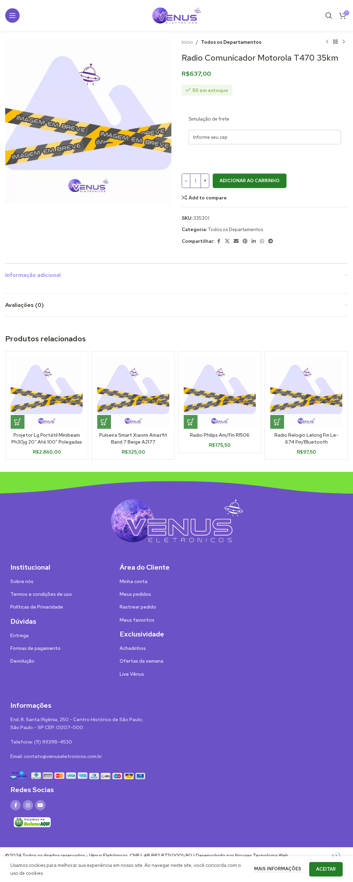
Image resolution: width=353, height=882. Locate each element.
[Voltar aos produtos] (335, 42)
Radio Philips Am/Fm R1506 (220, 435)
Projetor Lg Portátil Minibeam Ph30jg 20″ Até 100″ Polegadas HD (46, 442)
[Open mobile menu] (12, 15)
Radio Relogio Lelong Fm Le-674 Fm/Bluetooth (306, 438)
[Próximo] (344, 42)
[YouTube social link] (40, 805)
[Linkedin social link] (254, 241)
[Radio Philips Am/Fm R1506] (220, 393)
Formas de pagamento (35, 648)
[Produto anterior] (327, 42)
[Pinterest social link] (245, 241)
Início (187, 42)
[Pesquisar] (329, 15)
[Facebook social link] (218, 241)
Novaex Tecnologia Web (261, 855)
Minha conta (134, 581)
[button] (17, 422)
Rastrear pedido (138, 607)
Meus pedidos (135, 594)
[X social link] (227, 241)
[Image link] (176, 520)
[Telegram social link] (270, 241)
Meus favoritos (137, 620)
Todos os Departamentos (231, 42)
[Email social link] (236, 241)
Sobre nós (21, 581)
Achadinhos (133, 648)
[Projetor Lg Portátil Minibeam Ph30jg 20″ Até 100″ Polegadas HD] (47, 393)
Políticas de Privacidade (36, 607)
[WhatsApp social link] (262, 241)
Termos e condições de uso (41, 594)
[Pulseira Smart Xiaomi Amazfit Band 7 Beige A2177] (133, 393)
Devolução (22, 661)
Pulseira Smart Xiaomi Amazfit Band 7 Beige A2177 (133, 438)
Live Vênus (132, 674)
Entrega (19, 635)
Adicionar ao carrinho (250, 181)
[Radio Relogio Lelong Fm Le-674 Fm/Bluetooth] (306, 393)
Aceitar (326, 869)
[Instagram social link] (28, 805)
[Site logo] (176, 15)
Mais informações (278, 869)
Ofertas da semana (141, 661)
